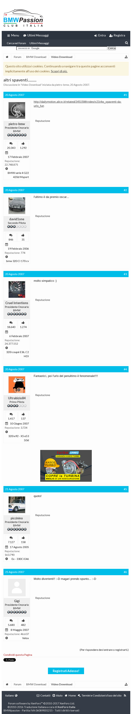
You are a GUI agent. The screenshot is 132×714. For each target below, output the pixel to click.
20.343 (11, 147)
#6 (125, 571)
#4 (125, 369)
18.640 (11, 326)
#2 (125, 190)
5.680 (11, 624)
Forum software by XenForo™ (41, 703)
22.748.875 (11, 164)
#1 (125, 94)
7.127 (11, 542)
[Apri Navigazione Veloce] (126, 57)
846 (11, 239)
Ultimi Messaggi (39, 43)
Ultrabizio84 (16, 398)
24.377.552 (11, 343)
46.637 (25, 633)
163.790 (9, 554)
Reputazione (42, 120)
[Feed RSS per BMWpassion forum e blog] (125, 695)
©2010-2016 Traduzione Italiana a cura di (41, 707)
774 (23, 252)
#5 (125, 489)
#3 (125, 274)
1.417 (11, 418)
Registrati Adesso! (66, 671)
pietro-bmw (62, 84)
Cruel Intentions (16, 303)
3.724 (24, 427)
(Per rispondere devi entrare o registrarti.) (104, 649)
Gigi (17, 601)
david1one (16, 219)
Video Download (31, 84)
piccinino (17, 518)
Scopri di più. (59, 71)
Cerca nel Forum (16, 43)
